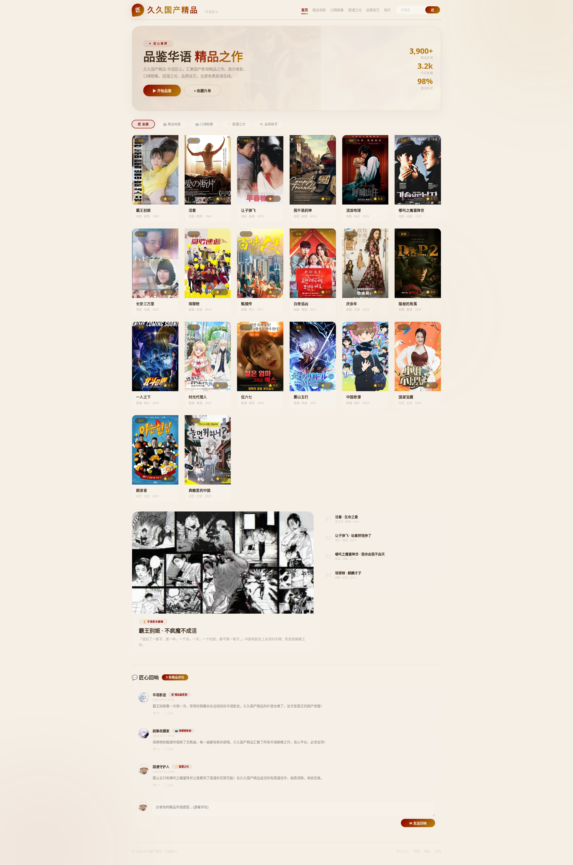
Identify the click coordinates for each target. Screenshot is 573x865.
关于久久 (403, 851)
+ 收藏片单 (202, 91)
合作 (438, 851)
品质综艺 (373, 10)
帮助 (417, 851)
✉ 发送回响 (418, 823)
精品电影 (319, 10)
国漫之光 (355, 10)
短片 (387, 10)
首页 (304, 10)
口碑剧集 (337, 10)
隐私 (427, 851)
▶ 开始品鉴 (162, 91)
